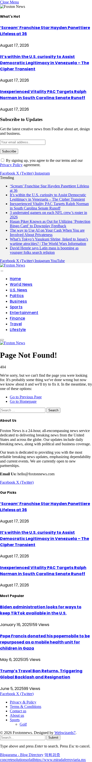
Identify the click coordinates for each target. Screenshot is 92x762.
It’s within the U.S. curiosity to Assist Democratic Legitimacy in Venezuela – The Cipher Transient (44, 63)
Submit (53, 737)
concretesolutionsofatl (17, 760)
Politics (17, 295)
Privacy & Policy (23, 702)
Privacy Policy (11, 165)
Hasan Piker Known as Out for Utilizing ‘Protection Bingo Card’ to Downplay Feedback (50, 223)
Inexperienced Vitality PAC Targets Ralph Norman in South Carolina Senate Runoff (49, 206)
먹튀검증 (52, 755)
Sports (16, 307)
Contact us (18, 711)
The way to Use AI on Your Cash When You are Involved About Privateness (47, 232)
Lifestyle (18, 329)
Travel (16, 324)
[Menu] (2, 270)
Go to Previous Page (26, 397)
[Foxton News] (12, 265)
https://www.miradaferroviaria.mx (60, 760)
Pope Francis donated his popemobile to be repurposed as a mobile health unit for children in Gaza (45, 642)
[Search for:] (23, 410)
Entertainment (24, 312)
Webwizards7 (65, 733)
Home (15, 278)
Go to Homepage (23, 401)
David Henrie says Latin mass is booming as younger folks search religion (44, 250)
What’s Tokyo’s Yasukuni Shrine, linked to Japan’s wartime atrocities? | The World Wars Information (49, 241)
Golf (23, 724)
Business (18, 301)
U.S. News (18, 290)
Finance (17, 318)
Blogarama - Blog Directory (21, 755)
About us (17, 715)
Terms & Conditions (25, 706)
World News (21, 284)
